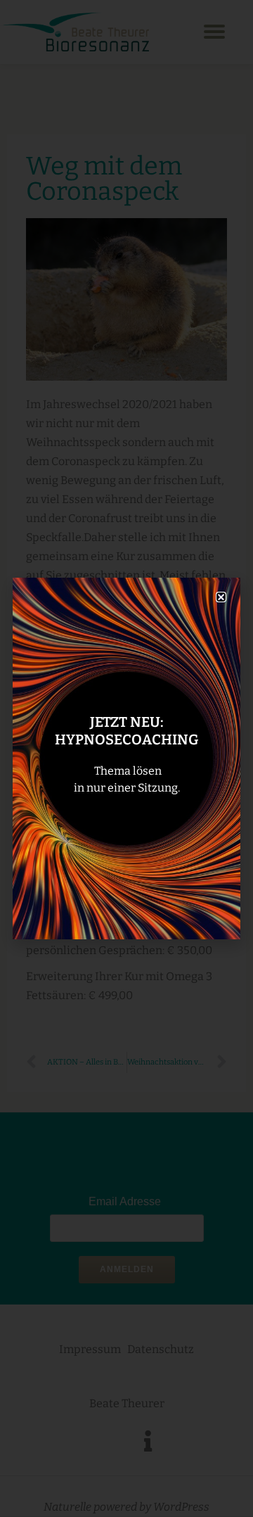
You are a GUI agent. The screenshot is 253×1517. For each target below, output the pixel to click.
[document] (126, 758)
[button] (221, 597)
